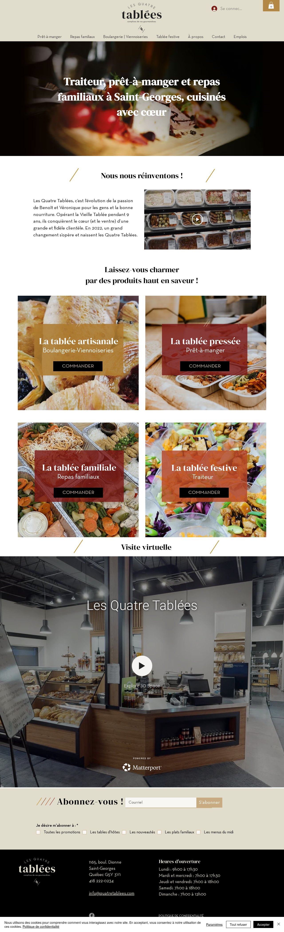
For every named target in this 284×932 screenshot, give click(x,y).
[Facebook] (92, 915)
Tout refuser (238, 924)
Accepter (263, 924)
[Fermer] (278, 924)
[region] (78, 355)
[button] (271, 5)
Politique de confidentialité (41, 926)
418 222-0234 (101, 881)
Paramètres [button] (214, 924)
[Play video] (197, 219)
